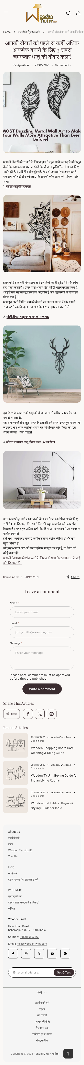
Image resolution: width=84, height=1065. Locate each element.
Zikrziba (13, 856)
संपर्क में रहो (13, 838)
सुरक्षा (42, 1009)
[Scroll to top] (68, 1054)
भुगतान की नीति (42, 1021)
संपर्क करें (12, 873)
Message (15, 643)
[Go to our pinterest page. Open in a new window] (65, 953)
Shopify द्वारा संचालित (47, 1053)
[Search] (68, 13)
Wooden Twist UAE (20, 850)
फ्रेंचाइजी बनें (15, 896)
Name (14, 603)
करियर (11, 908)
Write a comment (42, 689)
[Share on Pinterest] (51, 714)
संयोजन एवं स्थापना (42, 1034)
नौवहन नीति (42, 1040)
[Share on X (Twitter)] (40, 714)
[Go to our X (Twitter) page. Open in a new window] (39, 953)
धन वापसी (42, 1015)
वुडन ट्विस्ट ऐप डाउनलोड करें (23, 879)
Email (13, 623)
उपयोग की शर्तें (42, 1003)
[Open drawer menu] (5, 13)
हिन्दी (39, 992)
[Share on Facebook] (28, 714)
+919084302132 (29, 936)
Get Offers (64, 972)
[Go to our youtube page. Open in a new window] (52, 953)
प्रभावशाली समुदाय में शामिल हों (23, 902)
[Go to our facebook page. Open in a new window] (13, 953)
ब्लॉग (10, 844)
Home (7, 31)
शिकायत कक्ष (42, 1027)
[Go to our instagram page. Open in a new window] (26, 953)
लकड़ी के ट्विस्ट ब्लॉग (29, 31)
